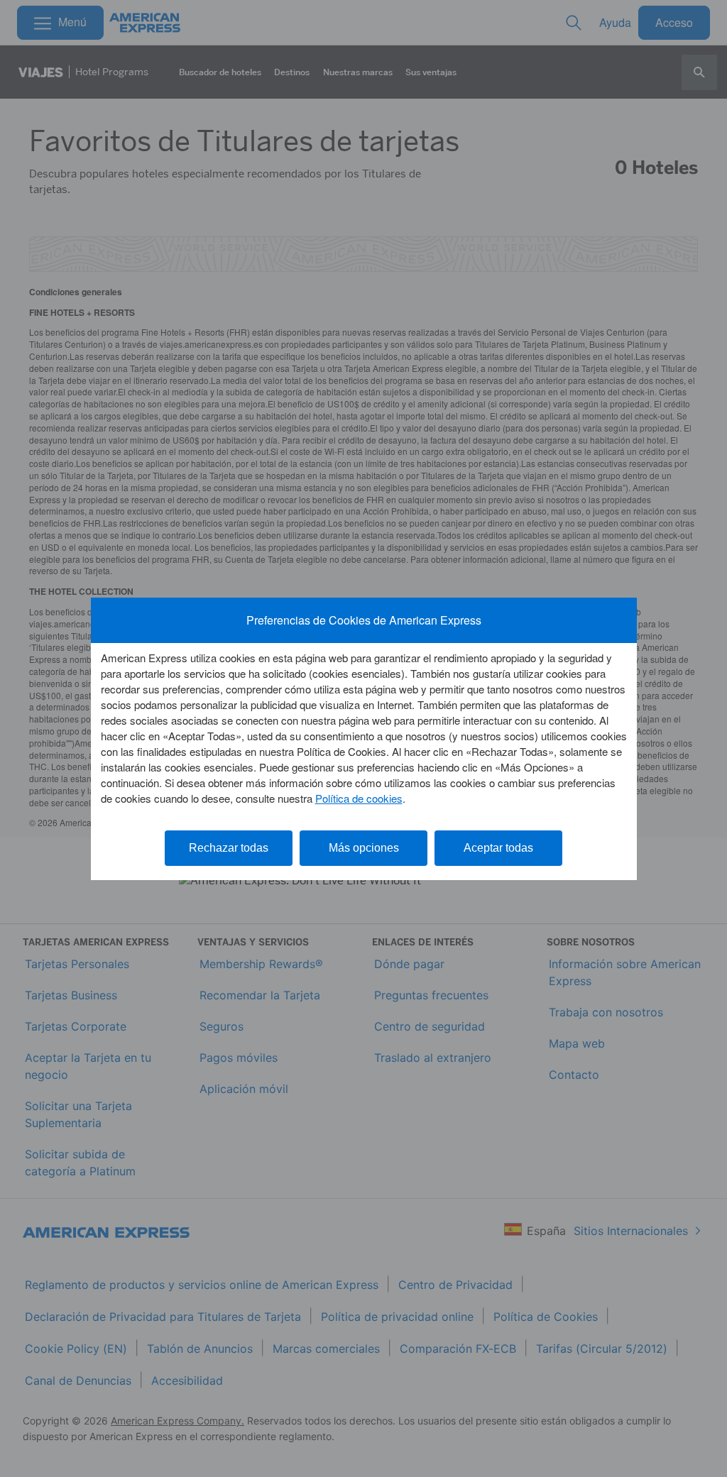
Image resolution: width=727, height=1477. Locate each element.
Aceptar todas (498, 848)
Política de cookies (359, 798)
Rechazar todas (228, 848)
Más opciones (364, 848)
